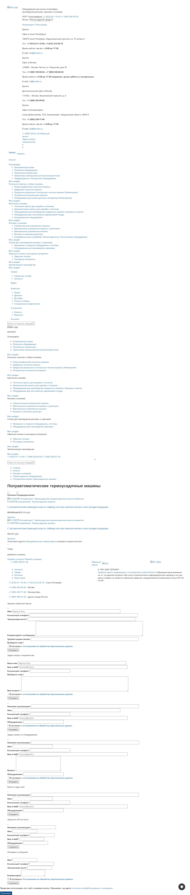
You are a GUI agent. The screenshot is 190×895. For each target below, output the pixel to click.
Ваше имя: (12, 663)
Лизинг (17, 292)
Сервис (14, 271)
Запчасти (18, 278)
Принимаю (6, 893)
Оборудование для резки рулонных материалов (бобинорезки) (43, 197)
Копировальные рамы (24, 167)
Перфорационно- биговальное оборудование (35, 178)
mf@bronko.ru (35, 81)
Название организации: (19, 706)
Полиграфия (14, 164)
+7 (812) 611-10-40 (52, 16)
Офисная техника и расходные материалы (28, 253)
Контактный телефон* (18, 863)
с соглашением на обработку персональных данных (47, 646)
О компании (16, 307)
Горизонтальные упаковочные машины (32, 225)
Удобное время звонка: (18, 639)
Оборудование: (15, 721)
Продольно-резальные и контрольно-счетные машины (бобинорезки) (46, 192)
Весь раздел (14, 181)
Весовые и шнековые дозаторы (28, 234)
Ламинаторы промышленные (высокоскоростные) (37, 175)
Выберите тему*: (15, 642)
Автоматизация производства (22, 264)
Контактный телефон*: (18, 615)
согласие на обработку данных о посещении (92, 888)
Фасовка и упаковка (18, 222)
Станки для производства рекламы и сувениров (30, 242)
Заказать (11, 517)
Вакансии (18, 314)
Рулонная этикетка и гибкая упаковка (26, 183)
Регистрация (41, 24)
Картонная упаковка (18, 203)
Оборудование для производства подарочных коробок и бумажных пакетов (48, 211)
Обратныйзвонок (96, 563)
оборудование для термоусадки (40, 541)
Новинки (21, 153)
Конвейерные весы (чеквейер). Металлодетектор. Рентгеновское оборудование (50, 236)
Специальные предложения (27, 303)
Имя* (9, 860)
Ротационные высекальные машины (30, 195)
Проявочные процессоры (25, 172)
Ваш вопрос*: (14, 690)
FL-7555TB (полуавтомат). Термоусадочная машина (31, 523)
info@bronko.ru (36, 53)
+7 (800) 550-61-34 (31, 133)
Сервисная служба (22, 275)
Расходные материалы (24, 259)
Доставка (18, 298)
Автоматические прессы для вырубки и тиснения (36, 209)
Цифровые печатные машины (28, 189)
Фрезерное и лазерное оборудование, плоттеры (36, 245)
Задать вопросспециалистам (28, 140)
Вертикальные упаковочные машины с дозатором (37, 228)
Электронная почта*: (17, 619)
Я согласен (41, 646)
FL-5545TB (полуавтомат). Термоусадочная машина (31, 501)
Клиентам (15, 288)
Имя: (9, 611)
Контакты (15, 319)
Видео (14, 282)
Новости (18, 312)
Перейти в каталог (15, 559)
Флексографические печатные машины (32, 186)
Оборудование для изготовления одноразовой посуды (39, 214)
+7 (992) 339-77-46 (17, 592)
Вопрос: (11, 770)
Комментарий (14, 875)
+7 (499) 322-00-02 (69, 16)
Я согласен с (41, 879)
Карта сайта (19, 577)
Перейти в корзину (33, 559)
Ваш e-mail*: (13, 667)
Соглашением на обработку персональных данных (48, 879)
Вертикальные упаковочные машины (31, 231)
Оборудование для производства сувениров (34, 248)
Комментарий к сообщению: (21, 635)
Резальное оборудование (26, 170)
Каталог (12, 159)
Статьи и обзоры (21, 300)
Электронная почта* (17, 867)
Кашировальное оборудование (28, 217)
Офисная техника (22, 256)
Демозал (18, 295)
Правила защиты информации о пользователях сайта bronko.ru (127, 572)
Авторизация (28, 24)
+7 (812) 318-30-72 (35, 582)
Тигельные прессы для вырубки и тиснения (34, 206)
